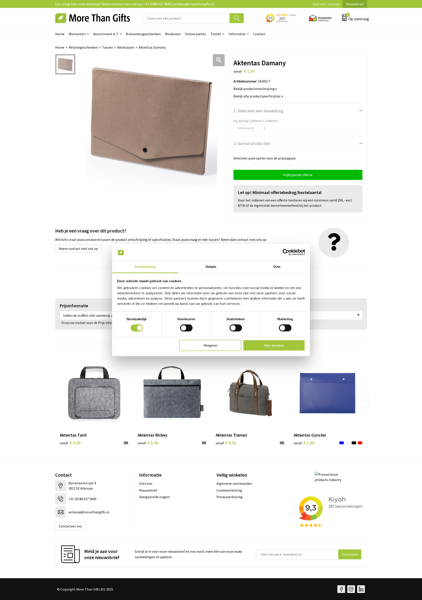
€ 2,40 (148, 442)
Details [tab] (211, 267)
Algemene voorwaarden (234, 483)
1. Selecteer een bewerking (258, 110)
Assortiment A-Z (105, 34)
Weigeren (210, 345)
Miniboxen (173, 34)
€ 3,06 (70, 442)
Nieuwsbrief (355, 4)
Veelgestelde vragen (154, 497)
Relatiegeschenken (83, 47)
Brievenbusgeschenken (143, 34)
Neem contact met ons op (78, 248)
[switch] (186, 327)
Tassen (107, 47)
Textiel (215, 34)
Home (59, 34)
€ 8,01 (226, 442)
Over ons (319, 4)
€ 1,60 (304, 442)
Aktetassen (125, 47)
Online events (195, 34)
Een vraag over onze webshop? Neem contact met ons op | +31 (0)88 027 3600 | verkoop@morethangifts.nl (135, 4)
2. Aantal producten (251, 143)
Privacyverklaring (229, 497)
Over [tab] (277, 267)
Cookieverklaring (229, 490)
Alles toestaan (274, 345)
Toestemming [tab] (145, 267)
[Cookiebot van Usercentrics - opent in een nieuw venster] (286, 252)
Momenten (77, 34)
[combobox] (186, 18)
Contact (334, 4)
